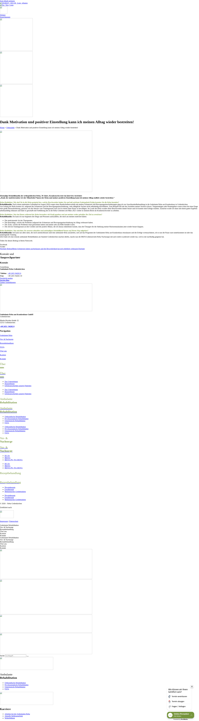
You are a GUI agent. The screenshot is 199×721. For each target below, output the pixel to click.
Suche (2, 656)
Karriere (3, 355)
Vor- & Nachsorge (6, 339)
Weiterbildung (10, 718)
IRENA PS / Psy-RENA (14, 460)
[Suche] (28, 656)
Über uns (3, 351)
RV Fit (7, 456)
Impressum (4, 521)
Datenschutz (13, 521)
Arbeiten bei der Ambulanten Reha (17, 714)
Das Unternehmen (11, 382)
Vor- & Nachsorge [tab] (6, 527)
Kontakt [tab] (3, 536)
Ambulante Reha (6, 335)
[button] (99, 245)
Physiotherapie (10, 487)
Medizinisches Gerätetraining (15, 492)
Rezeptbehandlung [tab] (7, 529)
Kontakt (3, 359)
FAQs (2, 347)
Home (2, 128)
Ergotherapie (9, 489)
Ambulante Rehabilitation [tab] (9, 525)
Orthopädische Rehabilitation (15, 417)
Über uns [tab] (3, 531)
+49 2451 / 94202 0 (7, 326)
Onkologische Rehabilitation (15, 421)
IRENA (7, 458)
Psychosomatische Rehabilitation (16, 419)
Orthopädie (10, 128)
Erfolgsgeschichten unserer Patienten (18, 386)
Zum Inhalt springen (7, 1)
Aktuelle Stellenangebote (14, 716)
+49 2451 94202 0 (14, 273)
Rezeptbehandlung (7, 343)
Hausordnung (10, 384)
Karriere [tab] (3, 533)
